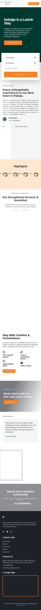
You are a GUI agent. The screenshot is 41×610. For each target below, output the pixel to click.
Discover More (13, 42)
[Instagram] (11, 531)
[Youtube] (7, 531)
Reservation (13, 118)
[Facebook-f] (3, 531)
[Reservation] (5, 119)
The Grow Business (20, 605)
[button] (25, 3)
